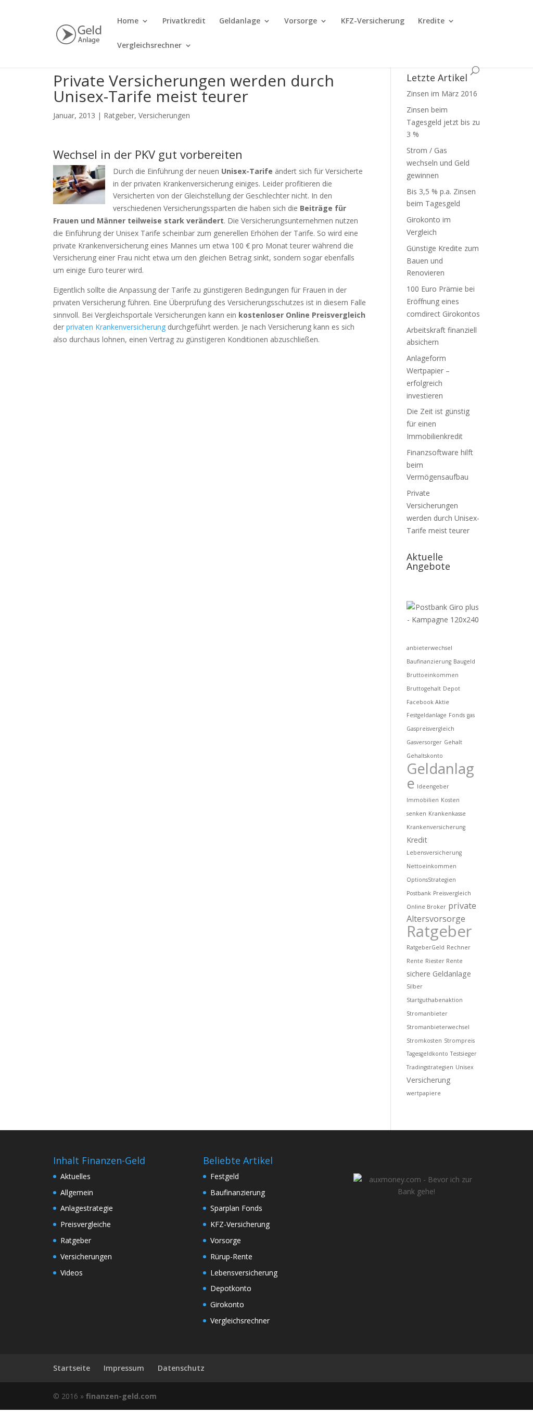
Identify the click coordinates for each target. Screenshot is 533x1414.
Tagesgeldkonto (427, 1053)
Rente (415, 961)
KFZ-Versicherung (372, 21)
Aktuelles (75, 1176)
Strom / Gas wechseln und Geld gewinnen (438, 162)
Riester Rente (444, 961)
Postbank (419, 893)
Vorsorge (300, 21)
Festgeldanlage (427, 715)
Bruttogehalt (424, 688)
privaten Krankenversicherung (116, 327)
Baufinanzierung (429, 661)
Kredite (431, 21)
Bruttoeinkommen (433, 675)
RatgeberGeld (426, 947)
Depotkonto (230, 1288)
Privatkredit (184, 21)
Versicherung (429, 1080)
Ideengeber (433, 786)
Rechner (459, 947)
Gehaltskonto (425, 755)
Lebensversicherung (434, 852)
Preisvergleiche (85, 1224)
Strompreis (459, 1040)
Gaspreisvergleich (430, 728)
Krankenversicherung (436, 827)
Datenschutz (181, 1368)
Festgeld (224, 1176)
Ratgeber (119, 115)
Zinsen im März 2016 (442, 93)
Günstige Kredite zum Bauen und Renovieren (443, 260)
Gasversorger (424, 742)
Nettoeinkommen (431, 866)
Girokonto (227, 1304)
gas (471, 715)
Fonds (457, 715)
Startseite (71, 1368)
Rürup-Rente (231, 1256)
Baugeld (464, 661)
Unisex (464, 1067)
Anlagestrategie (86, 1208)
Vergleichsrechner (149, 46)
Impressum (124, 1368)
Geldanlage (239, 21)
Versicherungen (164, 115)
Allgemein (76, 1192)
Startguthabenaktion (435, 1000)
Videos (71, 1273)
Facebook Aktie (428, 702)
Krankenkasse (447, 813)
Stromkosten (424, 1040)
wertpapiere (424, 1093)
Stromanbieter (427, 1013)
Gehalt (453, 742)
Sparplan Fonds (236, 1208)
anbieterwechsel (429, 648)
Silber (415, 986)
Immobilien (423, 800)
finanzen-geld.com (121, 1396)
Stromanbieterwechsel (438, 1027)
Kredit (417, 840)
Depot (451, 688)
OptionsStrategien (431, 879)
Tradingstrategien (430, 1067)
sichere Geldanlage (439, 974)
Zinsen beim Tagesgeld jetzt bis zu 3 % (443, 122)
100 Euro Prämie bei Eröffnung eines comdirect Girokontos (443, 301)
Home (127, 21)
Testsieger (463, 1053)
